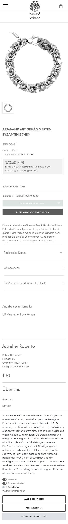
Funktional (13, 487)
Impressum (45, 465)
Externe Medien (16, 483)
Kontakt (6, 405)
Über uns (7, 399)
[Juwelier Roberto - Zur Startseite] (34, 10)
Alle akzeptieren (34, 499)
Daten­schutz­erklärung (22, 473)
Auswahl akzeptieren (34, 516)
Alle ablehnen (34, 507)
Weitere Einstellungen (13, 491)
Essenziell (13, 479)
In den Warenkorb (32, 203)
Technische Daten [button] (15, 252)
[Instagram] (8, 376)
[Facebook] (3, 376)
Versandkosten (27, 154)
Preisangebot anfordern (32, 212)
